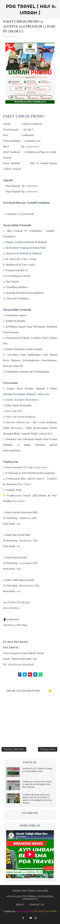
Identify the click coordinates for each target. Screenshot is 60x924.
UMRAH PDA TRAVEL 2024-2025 (30, 890)
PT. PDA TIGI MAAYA (45, 911)
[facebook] (23, 918)
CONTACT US (37, 904)
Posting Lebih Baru (14, 749)
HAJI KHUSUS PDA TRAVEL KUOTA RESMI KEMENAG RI (30, 897)
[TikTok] (27, 917)
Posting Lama (47, 749)
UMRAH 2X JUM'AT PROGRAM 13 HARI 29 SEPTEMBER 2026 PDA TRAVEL (37, 784)
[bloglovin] (31, 918)
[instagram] (35, 918)
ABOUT (20, 904)
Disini (37, 213)
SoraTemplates (24, 911)
